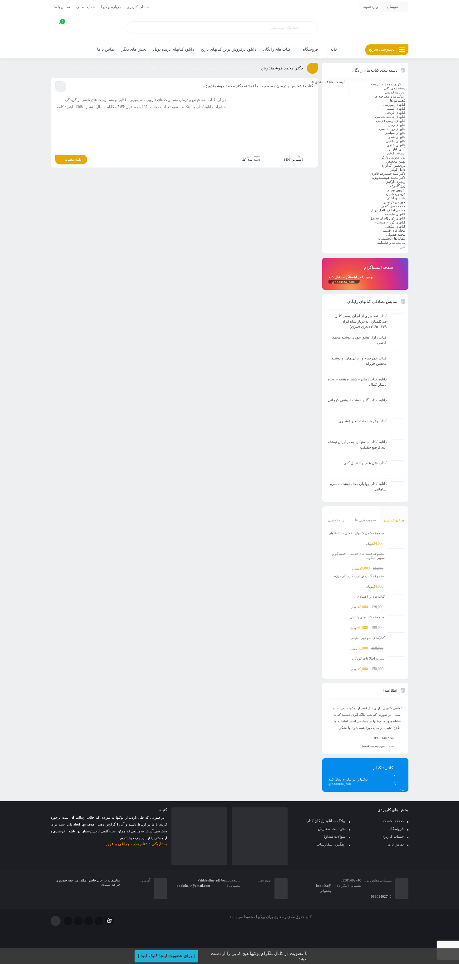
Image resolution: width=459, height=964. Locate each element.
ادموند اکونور (396, 153)
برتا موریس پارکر (393, 157)
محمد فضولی (395, 234)
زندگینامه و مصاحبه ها (390, 96)
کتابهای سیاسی (394, 133)
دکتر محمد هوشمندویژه (388, 177)
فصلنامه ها (397, 100)
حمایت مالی (85, 7)
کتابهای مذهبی (395, 226)
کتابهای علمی (396, 145)
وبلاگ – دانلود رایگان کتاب (326, 821)
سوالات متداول (334, 836)
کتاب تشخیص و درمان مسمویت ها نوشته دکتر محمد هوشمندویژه (258, 85)
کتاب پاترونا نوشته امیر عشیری (362, 421)
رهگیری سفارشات (331, 844)
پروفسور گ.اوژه (393, 165)
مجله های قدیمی (393, 230)
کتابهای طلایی (395, 141)
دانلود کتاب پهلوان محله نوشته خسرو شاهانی (358, 486)
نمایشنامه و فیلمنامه (391, 242)
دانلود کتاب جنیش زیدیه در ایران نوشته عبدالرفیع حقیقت (357, 444)
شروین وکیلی (396, 190)
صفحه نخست (393, 821)
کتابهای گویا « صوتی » (389, 222)
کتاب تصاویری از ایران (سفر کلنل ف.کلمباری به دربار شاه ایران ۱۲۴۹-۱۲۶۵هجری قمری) (361, 321)
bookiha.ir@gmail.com (378, 746)
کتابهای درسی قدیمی (390, 121)
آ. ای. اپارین (397, 149)
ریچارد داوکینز (395, 181)
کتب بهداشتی (396, 198)
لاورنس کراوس (394, 202)
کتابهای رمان (396, 125)
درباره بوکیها (111, 7)
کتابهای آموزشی (394, 104)
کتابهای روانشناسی (392, 129)
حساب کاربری (138, 7)
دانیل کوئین (397, 169)
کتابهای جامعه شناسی (390, 116)
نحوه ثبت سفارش (332, 828)
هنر (403, 247)
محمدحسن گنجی (393, 206)
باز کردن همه (396, 84)
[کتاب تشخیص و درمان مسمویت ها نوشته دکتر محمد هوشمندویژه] (272, 123)
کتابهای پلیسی (395, 108)
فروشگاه (396, 828)
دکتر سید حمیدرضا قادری (387, 173)
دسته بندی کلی (250, 159)
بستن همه (377, 84)
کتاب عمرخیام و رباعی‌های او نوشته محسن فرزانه (359, 360)
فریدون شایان (395, 194)
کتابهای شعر (396, 137)
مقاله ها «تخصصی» (391, 238)
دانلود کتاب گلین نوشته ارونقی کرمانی (357, 400)
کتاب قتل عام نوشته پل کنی (365, 463)
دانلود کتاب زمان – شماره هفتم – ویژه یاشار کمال (357, 381)
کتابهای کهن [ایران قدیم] (388, 218)
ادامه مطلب (73, 159)
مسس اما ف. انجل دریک (387, 210)
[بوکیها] (365, 27)
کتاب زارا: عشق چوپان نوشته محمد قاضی (359, 339)
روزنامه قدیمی (395, 92)
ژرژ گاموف (397, 186)
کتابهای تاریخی (395, 112)
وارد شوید (370, 6)
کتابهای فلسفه (395, 214)
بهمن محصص (395, 161)
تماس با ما (62, 7)
